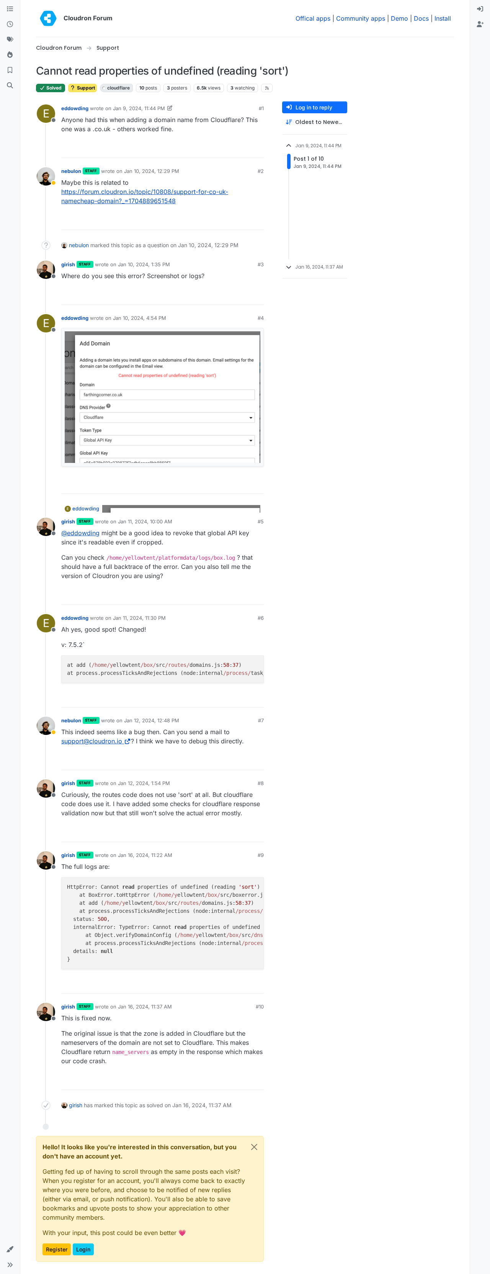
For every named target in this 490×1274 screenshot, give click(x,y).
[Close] (254, 1147)
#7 (261, 720)
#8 (261, 783)
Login (83, 1249)
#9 (261, 855)
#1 (261, 108)
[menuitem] (480, 9)
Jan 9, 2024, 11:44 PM (139, 108)
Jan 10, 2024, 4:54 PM (139, 318)
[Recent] (10, 24)
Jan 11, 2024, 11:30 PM (139, 618)
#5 (261, 521)
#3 (261, 264)
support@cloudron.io (91, 741)
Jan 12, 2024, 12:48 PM (151, 720)
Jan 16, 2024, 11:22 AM (145, 855)
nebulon (71, 171)
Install (442, 18)
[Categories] (10, 9)
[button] (10, 1249)
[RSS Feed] (267, 88)
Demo (399, 18)
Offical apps (313, 18)
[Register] (480, 24)
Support (85, 88)
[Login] (480, 9)
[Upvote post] (245, 149)
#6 (261, 618)
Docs (421, 18)
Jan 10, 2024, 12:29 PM (151, 171)
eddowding (74, 108)
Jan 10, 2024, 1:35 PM (144, 264)
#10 (260, 1007)
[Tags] (10, 40)
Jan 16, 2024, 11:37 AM (145, 1007)
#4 (261, 318)
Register (56, 1249)
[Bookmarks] (10, 70)
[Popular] (10, 55)
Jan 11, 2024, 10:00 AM (145, 521)
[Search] (10, 86)
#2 (261, 171)
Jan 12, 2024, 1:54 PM (144, 783)
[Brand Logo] (48, 18)
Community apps (360, 18)
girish (68, 264)
